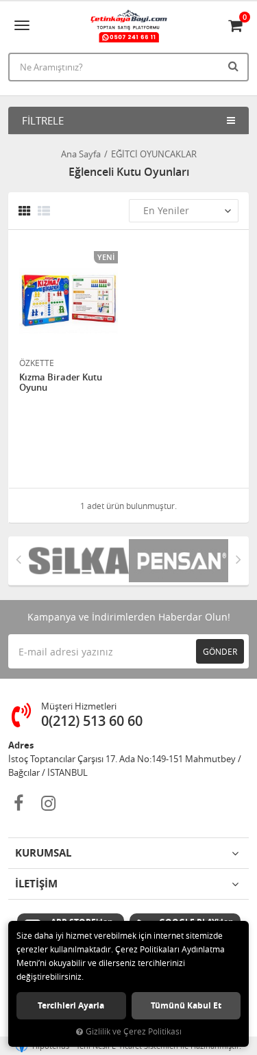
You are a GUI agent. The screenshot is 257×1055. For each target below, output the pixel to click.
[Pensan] (179, 561)
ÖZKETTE (36, 362)
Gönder (220, 651)
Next (238, 559)
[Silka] (79, 561)
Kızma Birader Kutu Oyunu (60, 382)
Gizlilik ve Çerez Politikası (134, 1031)
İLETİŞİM (36, 883)
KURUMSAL (43, 853)
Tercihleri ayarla (71, 1005)
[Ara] (235, 66)
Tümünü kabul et (186, 1005)
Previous (18, 559)
